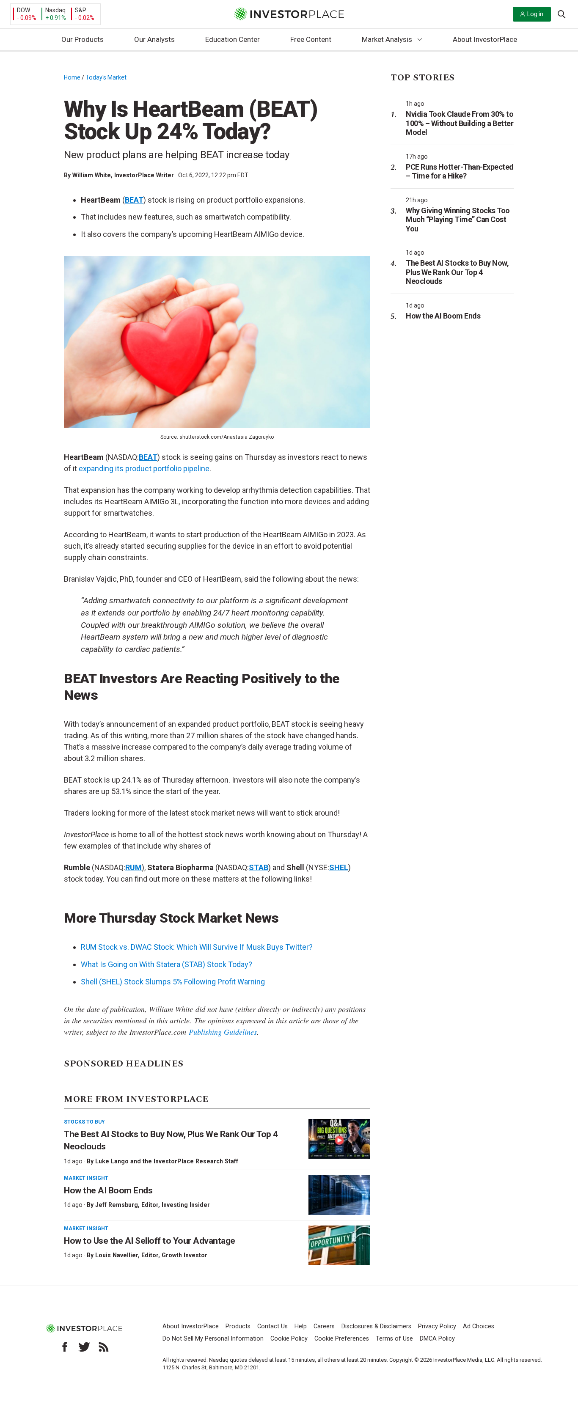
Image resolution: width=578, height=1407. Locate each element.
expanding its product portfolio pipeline (144, 468)
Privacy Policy (437, 1326)
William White (91, 175)
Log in (535, 14)
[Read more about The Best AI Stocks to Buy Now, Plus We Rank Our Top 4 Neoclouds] (339, 1139)
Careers (324, 1326)
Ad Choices (478, 1326)
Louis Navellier (116, 1255)
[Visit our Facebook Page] (64, 1347)
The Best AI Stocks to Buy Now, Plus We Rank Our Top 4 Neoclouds (457, 272)
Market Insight (86, 1178)
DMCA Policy (437, 1338)
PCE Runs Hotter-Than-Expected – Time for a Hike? (460, 171)
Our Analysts (154, 39)
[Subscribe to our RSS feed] (103, 1347)
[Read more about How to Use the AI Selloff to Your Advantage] (339, 1245)
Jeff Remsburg (116, 1204)
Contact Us (272, 1326)
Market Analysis (387, 39)
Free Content (310, 39)
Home (72, 77)
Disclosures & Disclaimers (376, 1326)
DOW (23, 10)
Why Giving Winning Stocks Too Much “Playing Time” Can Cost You (458, 219)
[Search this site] (561, 13)
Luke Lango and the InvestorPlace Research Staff (166, 1161)
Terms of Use (394, 1338)
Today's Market (106, 77)
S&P (80, 10)
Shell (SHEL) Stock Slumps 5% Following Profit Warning (173, 981)
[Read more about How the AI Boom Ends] (339, 1195)
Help (301, 1326)
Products (238, 1326)
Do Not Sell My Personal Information (213, 1338)
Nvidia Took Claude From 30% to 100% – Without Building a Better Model (459, 123)
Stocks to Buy (84, 1122)
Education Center (232, 39)
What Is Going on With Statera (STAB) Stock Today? (166, 964)
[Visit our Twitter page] (84, 1347)
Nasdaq (55, 10)
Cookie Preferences (341, 1338)
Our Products (82, 39)
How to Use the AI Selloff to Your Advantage (149, 1241)
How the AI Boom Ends (108, 1190)
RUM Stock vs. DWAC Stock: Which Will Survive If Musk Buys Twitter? (197, 947)
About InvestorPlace (485, 39)
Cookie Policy (289, 1338)
